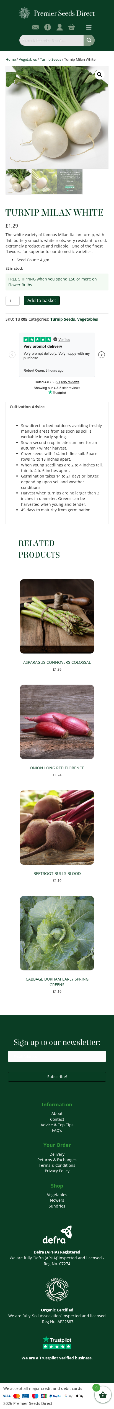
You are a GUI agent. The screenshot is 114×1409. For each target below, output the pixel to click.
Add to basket (41, 300)
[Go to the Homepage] (57, 13)
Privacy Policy (57, 1170)
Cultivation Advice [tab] (27, 406)
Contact (57, 1119)
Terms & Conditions (57, 1165)
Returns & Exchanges (57, 1159)
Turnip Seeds (50, 59)
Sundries (57, 1206)
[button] (100, 75)
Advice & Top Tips (57, 1124)
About (57, 1113)
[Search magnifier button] (89, 40)
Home (11, 59)
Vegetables (28, 59)
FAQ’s (57, 1130)
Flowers (57, 1200)
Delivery (57, 1154)
